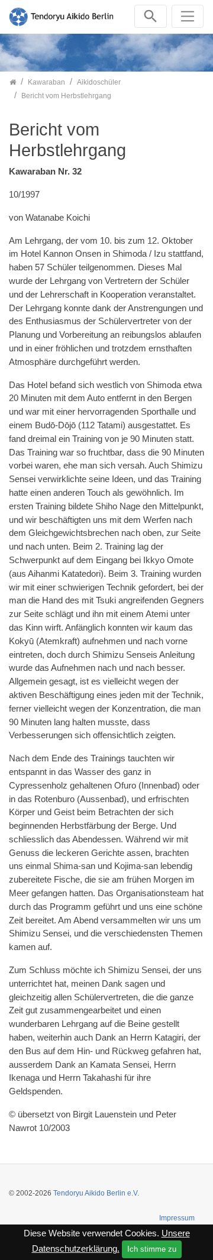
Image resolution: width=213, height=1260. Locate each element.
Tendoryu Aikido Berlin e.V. (96, 1193)
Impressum (177, 1218)
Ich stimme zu (151, 1249)
